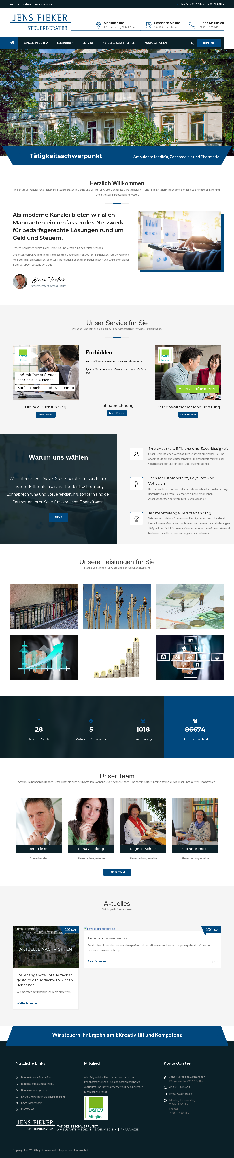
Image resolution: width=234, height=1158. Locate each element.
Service (88, 43)
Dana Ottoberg (91, 849)
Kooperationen (155, 43)
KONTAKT (71, 126)
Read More (95, 961)
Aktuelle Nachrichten (119, 43)
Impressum (65, 1150)
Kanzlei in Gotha (35, 43)
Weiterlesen (25, 1003)
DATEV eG (27, 1109)
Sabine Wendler (195, 849)
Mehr (58, 517)
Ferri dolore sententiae (108, 938)
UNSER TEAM (117, 872)
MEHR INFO (46, 126)
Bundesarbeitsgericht (34, 1090)
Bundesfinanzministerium (36, 1077)
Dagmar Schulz (143, 849)
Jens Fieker (39, 849)
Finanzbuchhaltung (34, 615)
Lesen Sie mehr (46, 414)
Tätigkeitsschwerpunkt (66, 155)
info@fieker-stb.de (180, 1093)
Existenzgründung (33, 656)
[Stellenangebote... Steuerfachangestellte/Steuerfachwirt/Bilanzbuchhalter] (46, 946)
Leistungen (65, 43)
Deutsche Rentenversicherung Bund (43, 1096)
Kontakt (209, 43)
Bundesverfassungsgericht (37, 1083)
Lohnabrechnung (105, 615)
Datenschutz (82, 1150)
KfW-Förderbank (31, 1102)
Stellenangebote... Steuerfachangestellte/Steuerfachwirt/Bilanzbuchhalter (45, 980)
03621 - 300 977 (179, 1087)
